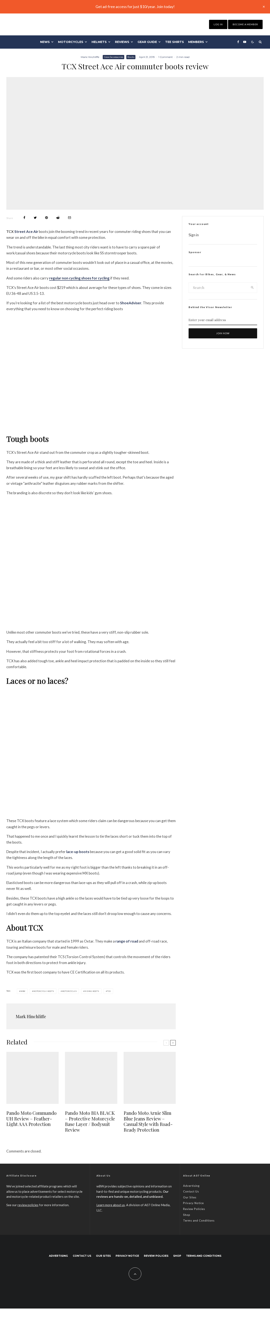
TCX (109, 991)
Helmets (99, 42)
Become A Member (245, 24)
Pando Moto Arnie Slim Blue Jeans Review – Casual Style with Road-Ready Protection (148, 1121)
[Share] (24, 217)
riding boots (92, 991)
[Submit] (57, 217)
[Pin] (46, 217)
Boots (130, 57)
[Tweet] (35, 217)
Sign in (194, 235)
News (45, 42)
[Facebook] (238, 41)
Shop (186, 1215)
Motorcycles (70, 42)
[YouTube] (244, 41)
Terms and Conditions (199, 1220)
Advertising (191, 1185)
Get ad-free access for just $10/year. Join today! (135, 6)
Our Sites (189, 1197)
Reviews (122, 42)
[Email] (69, 217)
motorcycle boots (43, 991)
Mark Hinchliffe (90, 57)
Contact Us (191, 1191)
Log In (218, 24)
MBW (22, 991)
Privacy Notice (193, 1203)
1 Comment (165, 57)
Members (196, 42)
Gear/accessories (113, 57)
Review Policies (194, 1209)
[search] (252, 288)
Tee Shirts (174, 42)
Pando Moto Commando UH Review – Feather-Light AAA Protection (31, 1118)
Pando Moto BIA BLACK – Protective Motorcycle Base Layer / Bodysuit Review (90, 1121)
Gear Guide (147, 42)
